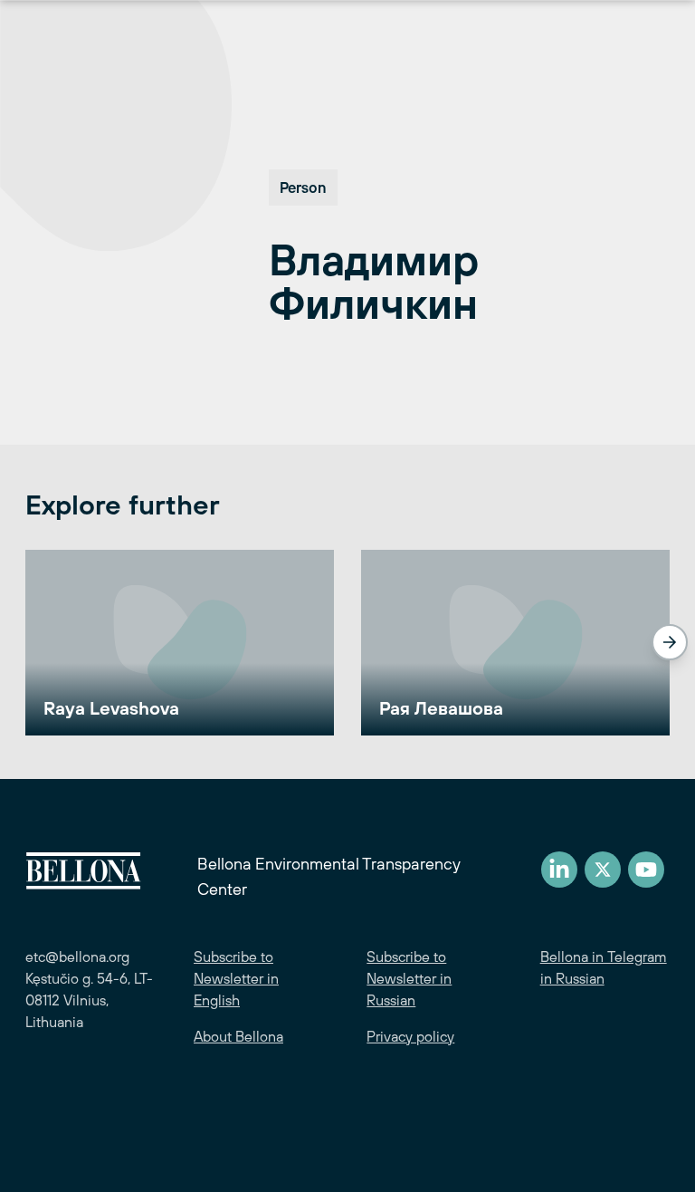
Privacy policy (410, 1036)
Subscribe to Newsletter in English (236, 978)
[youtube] (646, 869)
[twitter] (603, 869)
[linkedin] (559, 869)
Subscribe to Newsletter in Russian (409, 978)
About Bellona (238, 1036)
